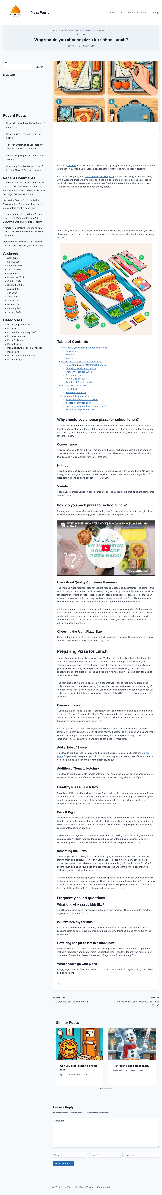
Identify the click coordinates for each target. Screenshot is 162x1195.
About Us (146, 12)
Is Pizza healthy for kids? (78, 403)
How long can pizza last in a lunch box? (86, 406)
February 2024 (14, 308)
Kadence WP (103, 1187)
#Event (61, 984)
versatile (71, 165)
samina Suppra (74, 46)
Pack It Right (72, 389)
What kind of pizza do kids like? (82, 399)
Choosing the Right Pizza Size (81, 368)
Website (131, 1155)
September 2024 (16, 285)
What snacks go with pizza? (80, 409)
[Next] (152, 1057)
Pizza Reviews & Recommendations (25, 348)
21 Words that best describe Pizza (70, 999)
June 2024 (12, 296)
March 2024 (13, 304)
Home (113, 12)
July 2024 (12, 293)
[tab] (101, 1088)
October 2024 (14, 281)
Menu (121, 12)
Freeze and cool (74, 375)
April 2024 (12, 300)
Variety (69, 358)
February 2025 (14, 265)
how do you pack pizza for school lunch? (82, 361)
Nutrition (70, 354)
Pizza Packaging (15, 340)
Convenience (72, 351)
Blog (155, 12)
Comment (60, 1121)
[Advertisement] (106, 145)
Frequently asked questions (75, 396)
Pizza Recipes (14, 344)
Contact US (132, 12)
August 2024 (14, 289)
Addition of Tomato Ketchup (80, 382)
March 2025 (13, 262)
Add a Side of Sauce (76, 378)
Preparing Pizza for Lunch (79, 372)
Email (94, 1155)
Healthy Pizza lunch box (73, 385)
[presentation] (80, 1044)
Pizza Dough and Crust (19, 324)
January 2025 (14, 269)
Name (58, 1155)
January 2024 (14, 312)
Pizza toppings (14, 359)
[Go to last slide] (60, 1057)
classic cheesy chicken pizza (99, 176)
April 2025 (12, 258)
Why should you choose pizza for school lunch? (85, 347)
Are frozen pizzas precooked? (131, 1065)
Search (6, 62)
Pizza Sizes (13, 351)
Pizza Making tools (16, 336)
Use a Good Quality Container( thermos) (86, 365)
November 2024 (15, 277)
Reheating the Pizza (76, 392)
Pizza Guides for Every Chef (21, 332)
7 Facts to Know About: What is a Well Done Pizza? (136, 1001)
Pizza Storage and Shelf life (21, 355)
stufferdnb (8, 241)
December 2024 (15, 273)
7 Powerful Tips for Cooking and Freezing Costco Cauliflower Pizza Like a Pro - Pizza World (24, 186)
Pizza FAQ (81, 35)
